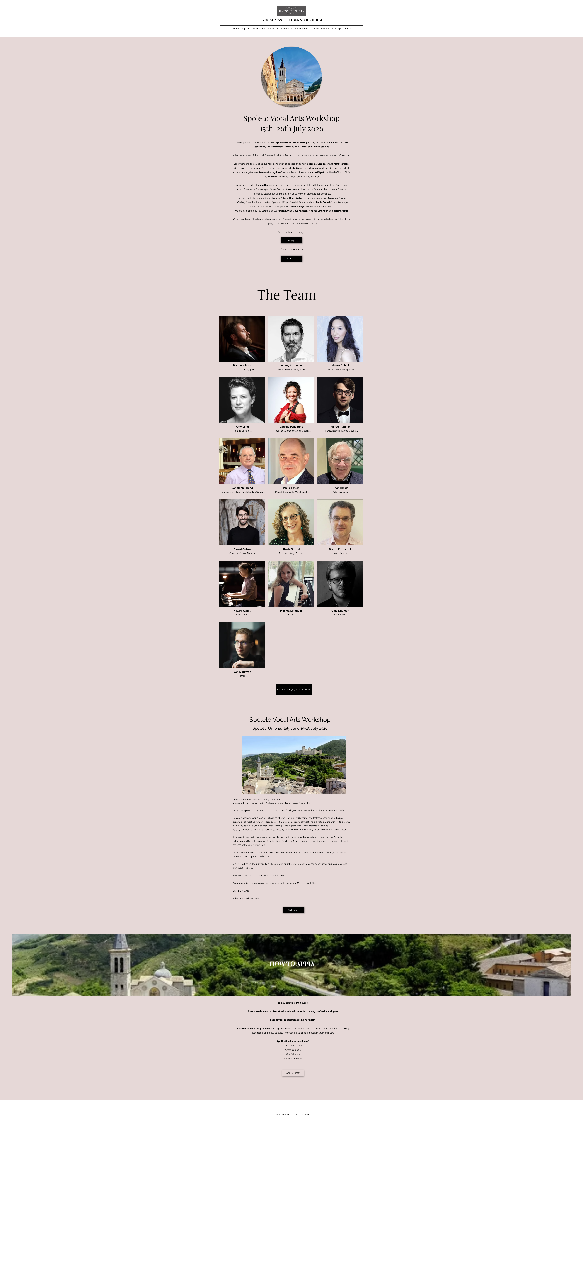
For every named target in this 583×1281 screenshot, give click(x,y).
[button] (294, 689)
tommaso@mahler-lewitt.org (319, 1032)
